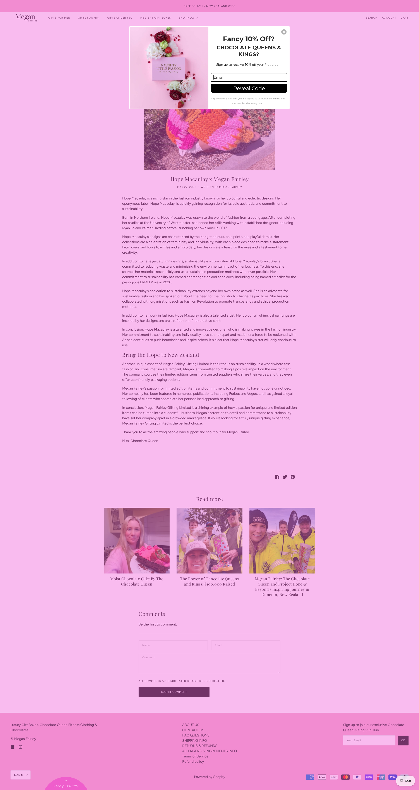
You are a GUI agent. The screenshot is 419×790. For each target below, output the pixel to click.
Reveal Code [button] (249, 88)
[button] (284, 32)
